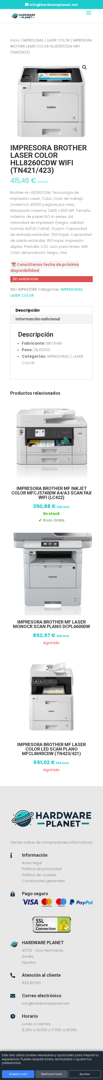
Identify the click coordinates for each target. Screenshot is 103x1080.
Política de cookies (39, 874)
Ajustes (85, 1074)
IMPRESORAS (33, 40)
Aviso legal (32, 862)
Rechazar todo (51, 1074)
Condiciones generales (43, 880)
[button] (84, 67)
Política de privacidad (42, 868)
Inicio (15, 40)
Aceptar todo (18, 1074)
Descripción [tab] (28, 310)
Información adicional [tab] (38, 319)
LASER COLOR (58, 40)
